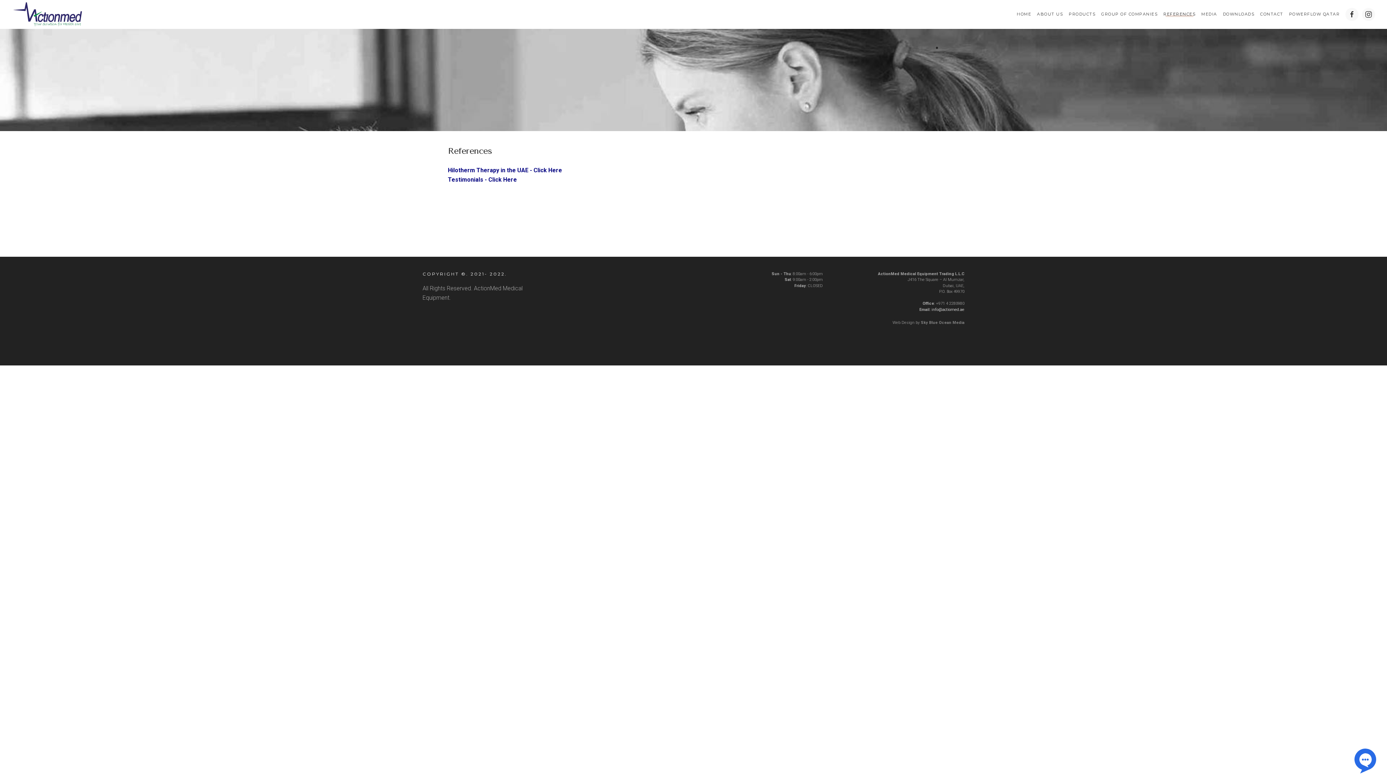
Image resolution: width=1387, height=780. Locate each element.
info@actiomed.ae (948, 309)
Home (1024, 14)
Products (1082, 14)
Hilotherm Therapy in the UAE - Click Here (505, 170)
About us (1050, 14)
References (1179, 14)
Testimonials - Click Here (482, 179)
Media (1209, 14)
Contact (1271, 14)
